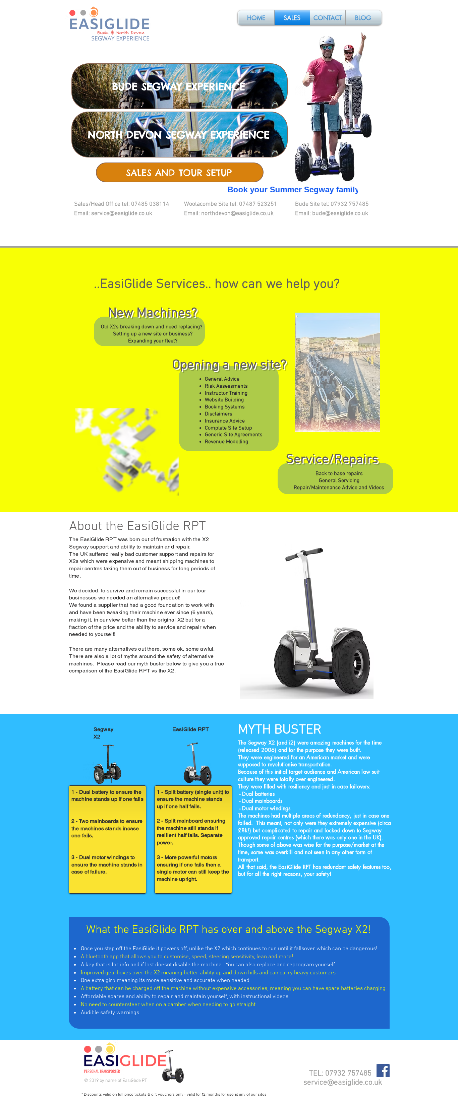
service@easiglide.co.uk (342, 1082)
